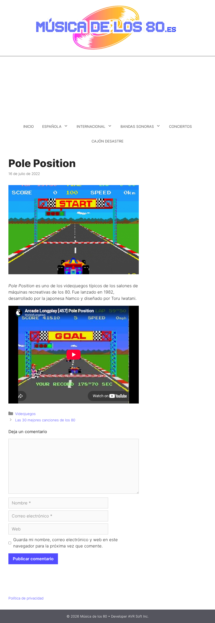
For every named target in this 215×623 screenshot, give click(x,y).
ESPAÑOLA (52, 126)
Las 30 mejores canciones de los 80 (45, 420)
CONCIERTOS (180, 126)
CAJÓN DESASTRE (107, 141)
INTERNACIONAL (91, 126)
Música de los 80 (93, 616)
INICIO (28, 126)
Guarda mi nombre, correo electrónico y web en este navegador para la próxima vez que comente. (65, 543)
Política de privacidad (25, 598)
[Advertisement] (107, 87)
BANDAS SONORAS (137, 126)
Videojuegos (25, 414)
